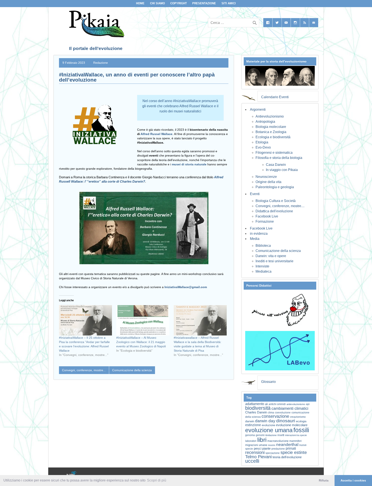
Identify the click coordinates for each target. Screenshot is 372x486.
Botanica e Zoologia (271, 132)
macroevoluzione (277, 441)
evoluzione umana (269, 430)
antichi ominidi (277, 404)
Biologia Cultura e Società (276, 201)
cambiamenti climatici (289, 408)
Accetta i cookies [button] (353, 480)
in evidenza (259, 233)
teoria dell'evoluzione (287, 457)
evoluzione (268, 425)
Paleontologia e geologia (275, 187)
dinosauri (285, 420)
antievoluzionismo (296, 404)
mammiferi (295, 441)
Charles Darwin (256, 412)
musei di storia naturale (189, 164)
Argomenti (258, 109)
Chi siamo (157, 3)
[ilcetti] (72, 474)
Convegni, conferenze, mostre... (84, 370)
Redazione (100, 62)
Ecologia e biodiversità (273, 137)
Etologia (262, 142)
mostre (271, 445)
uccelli (252, 461)
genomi (260, 435)
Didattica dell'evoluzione (274, 211)
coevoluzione (283, 412)
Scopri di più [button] (156, 480)
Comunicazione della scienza (132, 370)
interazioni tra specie (296, 435)
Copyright (178, 3)
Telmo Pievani (258, 456)
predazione (278, 448)
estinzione (253, 425)
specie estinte (294, 452)
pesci (257, 448)
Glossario (268, 382)
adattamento (254, 404)
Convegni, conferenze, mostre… (280, 206)
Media (254, 239)
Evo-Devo (263, 147)
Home (140, 3)
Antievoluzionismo (270, 116)
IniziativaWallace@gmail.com (185, 287)
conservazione (275, 416)
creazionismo (298, 416)
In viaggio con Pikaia (282, 170)
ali (266, 404)
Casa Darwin (276, 164)
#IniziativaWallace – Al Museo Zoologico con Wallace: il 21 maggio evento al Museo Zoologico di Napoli (141, 342)
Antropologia (265, 121)
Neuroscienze (266, 177)
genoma (250, 435)
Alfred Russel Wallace (156, 134)
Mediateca (263, 271)
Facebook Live (267, 216)
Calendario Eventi (275, 97)
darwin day (265, 421)
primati (291, 448)
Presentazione (204, 3)
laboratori (250, 440)
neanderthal (287, 444)
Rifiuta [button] (324, 480)
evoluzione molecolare (291, 425)
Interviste (262, 266)
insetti (280, 435)
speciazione (272, 453)
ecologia (301, 421)
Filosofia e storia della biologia (279, 158)
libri (262, 439)
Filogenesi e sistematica (274, 152)
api (308, 404)
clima (271, 412)
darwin (249, 421)
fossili (301, 429)
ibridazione (271, 435)
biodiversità (258, 408)
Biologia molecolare (271, 127)
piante (266, 448)
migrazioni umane (256, 445)
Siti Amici (229, 3)
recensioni (255, 452)
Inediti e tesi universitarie (274, 261)
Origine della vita (268, 182)
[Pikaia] (96, 36)
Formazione (265, 221)
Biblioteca (263, 245)
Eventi (255, 194)
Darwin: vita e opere (271, 256)
